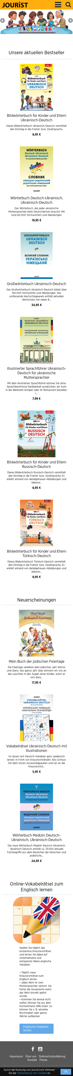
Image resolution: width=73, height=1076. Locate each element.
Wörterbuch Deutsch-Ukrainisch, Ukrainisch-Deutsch (36, 200)
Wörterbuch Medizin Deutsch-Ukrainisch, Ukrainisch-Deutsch (36, 838)
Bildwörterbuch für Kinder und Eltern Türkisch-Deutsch (36, 554)
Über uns (30, 1056)
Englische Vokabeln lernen (35, 1028)
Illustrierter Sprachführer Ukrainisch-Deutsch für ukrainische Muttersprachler (36, 373)
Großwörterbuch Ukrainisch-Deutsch (36, 284)
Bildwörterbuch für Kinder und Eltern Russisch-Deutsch (36, 464)
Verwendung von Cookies (32, 1073)
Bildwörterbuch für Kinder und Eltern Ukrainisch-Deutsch (36, 118)
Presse (43, 1060)
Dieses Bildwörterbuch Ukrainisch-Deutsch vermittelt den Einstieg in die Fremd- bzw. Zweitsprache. (36, 128)
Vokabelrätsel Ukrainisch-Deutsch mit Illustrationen (36, 748)
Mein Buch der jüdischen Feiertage (36, 661)
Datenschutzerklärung (52, 1056)
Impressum (16, 1056)
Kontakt (32, 1060)
